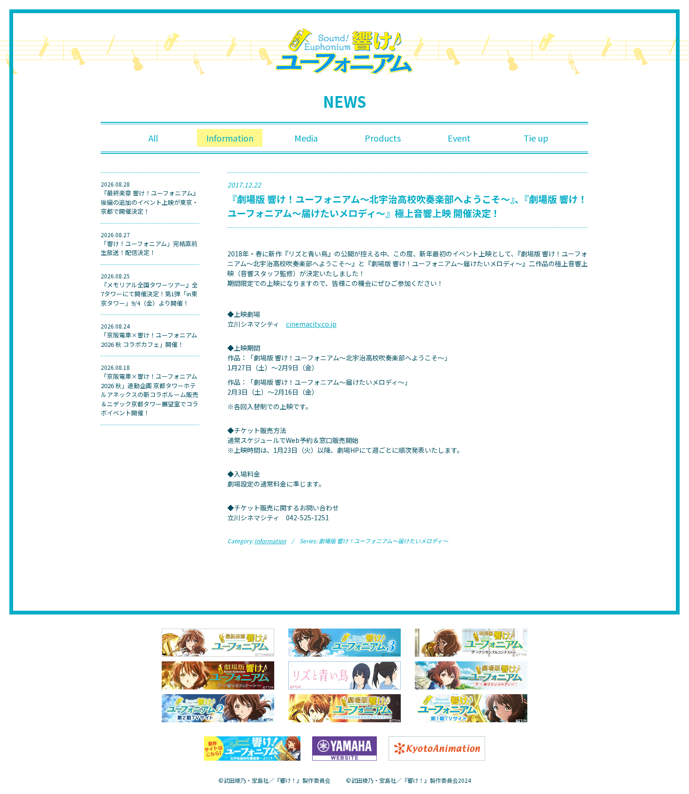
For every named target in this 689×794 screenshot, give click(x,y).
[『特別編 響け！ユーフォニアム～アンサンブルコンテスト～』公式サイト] (471, 641)
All (153, 138)
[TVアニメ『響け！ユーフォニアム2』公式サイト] (218, 707)
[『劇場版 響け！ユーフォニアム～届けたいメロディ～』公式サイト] (471, 674)
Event (459, 138)
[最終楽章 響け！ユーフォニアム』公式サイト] (218, 641)
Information (230, 138)
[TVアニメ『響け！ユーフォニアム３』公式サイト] (344, 641)
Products (383, 138)
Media (306, 138)
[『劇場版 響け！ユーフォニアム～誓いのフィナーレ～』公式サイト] (218, 674)
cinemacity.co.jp (311, 324)
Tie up (536, 138)
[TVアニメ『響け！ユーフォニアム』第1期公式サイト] (471, 707)
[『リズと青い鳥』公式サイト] (344, 674)
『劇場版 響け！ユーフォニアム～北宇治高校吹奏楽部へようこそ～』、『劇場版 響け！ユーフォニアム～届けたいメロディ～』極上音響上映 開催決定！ (407, 206)
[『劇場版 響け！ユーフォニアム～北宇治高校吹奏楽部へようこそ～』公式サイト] (344, 707)
